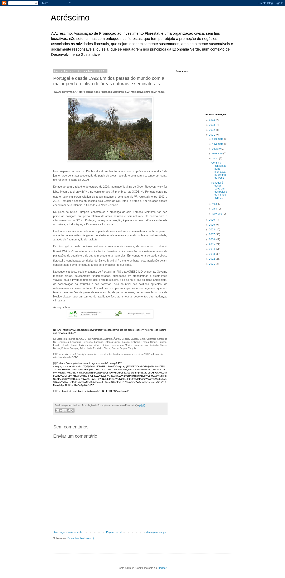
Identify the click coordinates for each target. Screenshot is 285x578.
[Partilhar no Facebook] (69, 410)
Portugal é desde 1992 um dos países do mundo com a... (219, 190)
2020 (212, 219)
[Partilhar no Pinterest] (73, 410)
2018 (212, 229)
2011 (212, 263)
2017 (212, 234)
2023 (212, 124)
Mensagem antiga (156, 532)
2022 (212, 129)
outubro (216, 148)
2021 (212, 134)
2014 (212, 249)
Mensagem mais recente (68, 532)
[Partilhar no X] (65, 410)
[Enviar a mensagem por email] (57, 410)
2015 (212, 244)
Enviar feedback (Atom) (80, 538)
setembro (217, 153)
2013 (212, 254)
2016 (212, 239)
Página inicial (114, 532)
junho (215, 158)
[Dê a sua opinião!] (61, 410)
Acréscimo (70, 17)
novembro (218, 143)
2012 (212, 258)
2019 (212, 224)
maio (215, 203)
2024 (212, 120)
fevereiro (217, 213)
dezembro (218, 138)
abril (215, 208)
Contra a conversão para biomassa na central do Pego (218, 170)
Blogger (162, 568)
